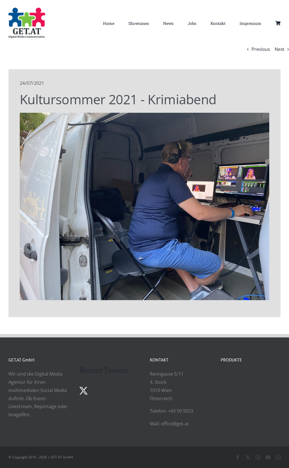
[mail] (278, 457)
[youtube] (268, 457)
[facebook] (237, 457)
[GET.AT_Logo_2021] (26, 10)
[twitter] (248, 457)
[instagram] (258, 457)
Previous (260, 49)
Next (279, 49)
